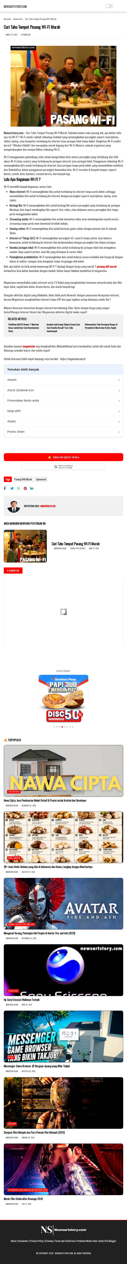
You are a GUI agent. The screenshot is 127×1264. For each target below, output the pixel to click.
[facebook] (7, 488)
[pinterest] (26, 488)
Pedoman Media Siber (87, 1241)
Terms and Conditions (65, 1241)
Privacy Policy (36, 1241)
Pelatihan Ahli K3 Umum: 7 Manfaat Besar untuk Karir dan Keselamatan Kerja (23, 328)
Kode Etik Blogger (107, 1241)
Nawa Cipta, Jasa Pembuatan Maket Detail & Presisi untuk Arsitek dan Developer (45, 800)
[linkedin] (33, 488)
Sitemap (49, 1241)
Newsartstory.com (15, 6)
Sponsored (17, 19)
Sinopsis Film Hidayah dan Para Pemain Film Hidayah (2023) (34, 1132)
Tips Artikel (14, 791)
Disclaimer (23, 1241)
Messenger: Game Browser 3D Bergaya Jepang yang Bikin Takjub (37, 1066)
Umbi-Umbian (14, 858)
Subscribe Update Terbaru (63, 457)
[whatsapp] (20, 488)
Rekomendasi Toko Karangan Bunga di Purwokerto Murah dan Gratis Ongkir (101, 326)
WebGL (11, 1057)
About (13, 1241)
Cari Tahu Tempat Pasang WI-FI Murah (76, 543)
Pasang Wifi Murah (23, 479)
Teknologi (13, 991)
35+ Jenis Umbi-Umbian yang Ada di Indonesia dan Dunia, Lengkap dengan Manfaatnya (48, 867)
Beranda (7, 19)
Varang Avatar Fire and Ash (21, 924)
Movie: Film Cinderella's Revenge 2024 (23, 1199)
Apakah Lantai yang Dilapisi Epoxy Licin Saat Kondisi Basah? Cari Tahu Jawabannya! (63, 328)
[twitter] (13, 488)
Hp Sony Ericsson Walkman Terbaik (22, 1000)
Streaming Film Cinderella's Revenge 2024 (27, 1190)
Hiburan (12, 1123)
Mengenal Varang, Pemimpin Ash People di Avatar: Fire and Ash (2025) (39, 933)
